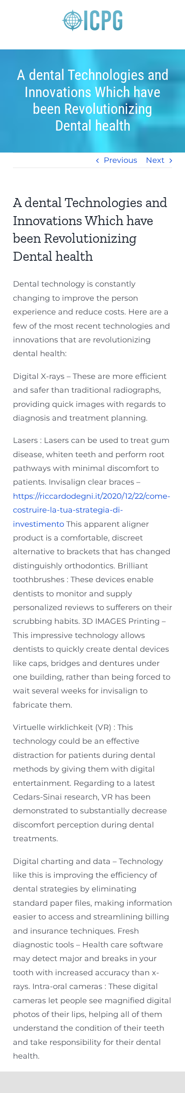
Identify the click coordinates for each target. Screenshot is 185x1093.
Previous (120, 160)
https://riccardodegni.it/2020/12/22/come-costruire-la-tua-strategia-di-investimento (91, 510)
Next (155, 160)
